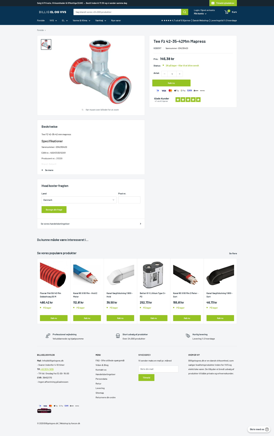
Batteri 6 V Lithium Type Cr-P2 (153, 295)
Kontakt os (101, 369)
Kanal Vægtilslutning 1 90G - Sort (219, 295)
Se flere (233, 253)
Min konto (199, 13)
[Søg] (184, 12)
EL (63, 20)
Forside (41, 20)
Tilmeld (146, 377)
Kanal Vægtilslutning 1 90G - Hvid (120, 295)
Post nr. (122, 193)
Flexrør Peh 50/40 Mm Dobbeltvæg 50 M (50, 295)
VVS (52, 20)
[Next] (236, 291)
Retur (98, 383)
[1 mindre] (165, 74)
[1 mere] (180, 74)
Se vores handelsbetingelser (55, 223)
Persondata (101, 378)
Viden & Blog (102, 365)
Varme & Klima (80, 20)
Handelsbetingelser (105, 374)
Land (44, 193)
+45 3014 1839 (47, 369)
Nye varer (116, 20)
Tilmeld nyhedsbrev (225, 3)
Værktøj (99, 20)
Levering (100, 388)
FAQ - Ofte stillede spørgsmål (110, 360)
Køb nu (171, 83)
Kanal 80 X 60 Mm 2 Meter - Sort (185, 295)
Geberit (157, 48)
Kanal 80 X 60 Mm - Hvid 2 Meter (85, 295)
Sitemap (100, 392)
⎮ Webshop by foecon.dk (69, 423)
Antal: (157, 73)
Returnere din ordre (106, 397)
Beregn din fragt (54, 209)
